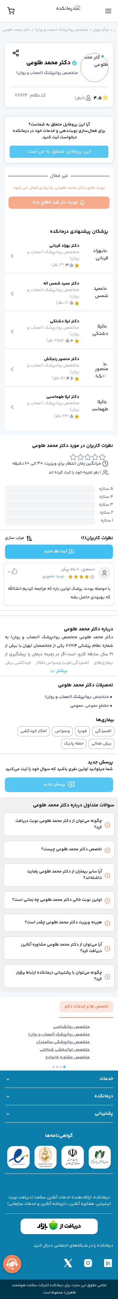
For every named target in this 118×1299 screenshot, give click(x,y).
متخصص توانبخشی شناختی (65, 1050)
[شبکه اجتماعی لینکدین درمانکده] (108, 1263)
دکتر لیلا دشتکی (64, 321)
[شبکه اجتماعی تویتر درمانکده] (68, 1263)
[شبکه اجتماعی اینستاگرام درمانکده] (88, 1263)
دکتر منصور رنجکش (61, 359)
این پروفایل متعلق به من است (59, 151)
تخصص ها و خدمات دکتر (86, 1006)
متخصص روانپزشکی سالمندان (63, 1042)
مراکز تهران (101, 30)
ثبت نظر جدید (55, 551)
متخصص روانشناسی (71, 1027)
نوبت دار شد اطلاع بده (55, 202)
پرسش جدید (54, 784)
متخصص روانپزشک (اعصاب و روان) (61, 30)
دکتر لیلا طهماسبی (62, 397)
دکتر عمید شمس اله (61, 284)
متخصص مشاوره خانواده (67, 1057)
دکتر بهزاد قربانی (64, 246)
